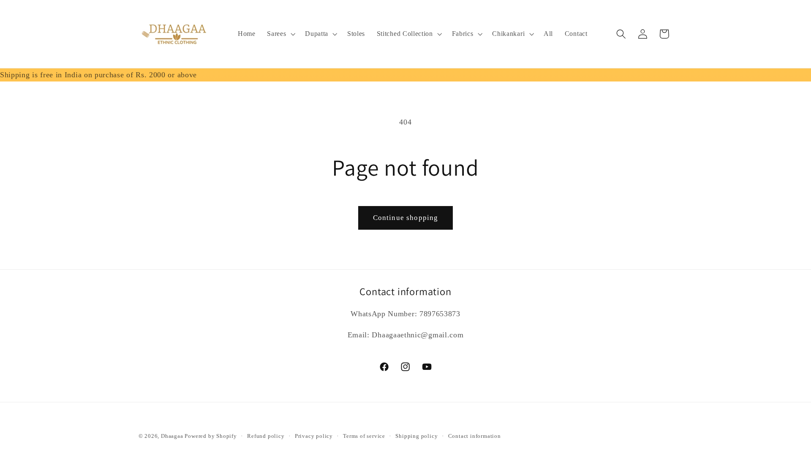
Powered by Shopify (211, 436)
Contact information (474, 436)
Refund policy (265, 436)
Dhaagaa (173, 436)
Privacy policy (314, 436)
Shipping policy (416, 436)
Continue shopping (405, 218)
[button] (280, 34)
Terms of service (364, 436)
